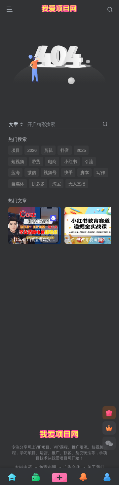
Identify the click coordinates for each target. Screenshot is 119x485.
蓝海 (15, 172)
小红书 (70, 161)
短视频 (17, 161)
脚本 (84, 172)
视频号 (50, 172)
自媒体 (17, 184)
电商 (52, 161)
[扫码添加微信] (109, 443)
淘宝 (56, 184)
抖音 (64, 150)
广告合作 (71, 467)
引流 (89, 161)
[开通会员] (109, 428)
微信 (31, 172)
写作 (101, 172)
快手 (68, 172)
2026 (32, 150)
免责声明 (47, 467)
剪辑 (48, 150)
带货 (36, 161)
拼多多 (38, 184)
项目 (15, 150)
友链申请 (23, 467)
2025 (81, 150)
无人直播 (77, 184)
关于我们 (95, 467)
